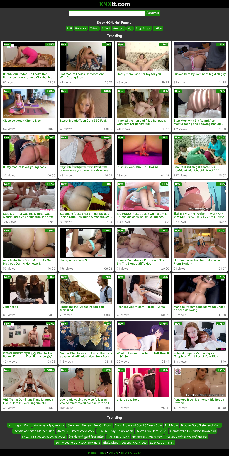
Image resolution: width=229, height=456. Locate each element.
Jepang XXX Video (134, 442)
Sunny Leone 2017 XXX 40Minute (77, 442)
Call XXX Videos (118, 436)
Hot (130, 28)
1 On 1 (106, 28)
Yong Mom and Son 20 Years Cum (138, 425)
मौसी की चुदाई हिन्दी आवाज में (49, 425)
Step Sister (143, 28)
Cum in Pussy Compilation (115, 431)
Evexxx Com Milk (162, 442)
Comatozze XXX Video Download (193, 431)
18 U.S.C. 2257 (131, 452)
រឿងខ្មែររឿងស (110, 442)
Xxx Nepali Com (19, 425)
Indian (158, 28)
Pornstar (81, 28)
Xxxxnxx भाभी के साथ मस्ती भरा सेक (186, 436)
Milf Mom (171, 425)
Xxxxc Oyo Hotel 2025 (151, 431)
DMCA (113, 452)
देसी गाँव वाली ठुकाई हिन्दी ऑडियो (86, 436)
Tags (102, 452)
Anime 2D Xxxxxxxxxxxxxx (75, 431)
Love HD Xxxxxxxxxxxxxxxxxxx (44, 436)
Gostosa (118, 28)
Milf (69, 28)
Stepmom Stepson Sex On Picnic (89, 425)
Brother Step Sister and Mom (200, 425)
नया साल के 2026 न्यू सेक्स (147, 436)
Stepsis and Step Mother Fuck (33, 431)
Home (92, 452)
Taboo (94, 28)
